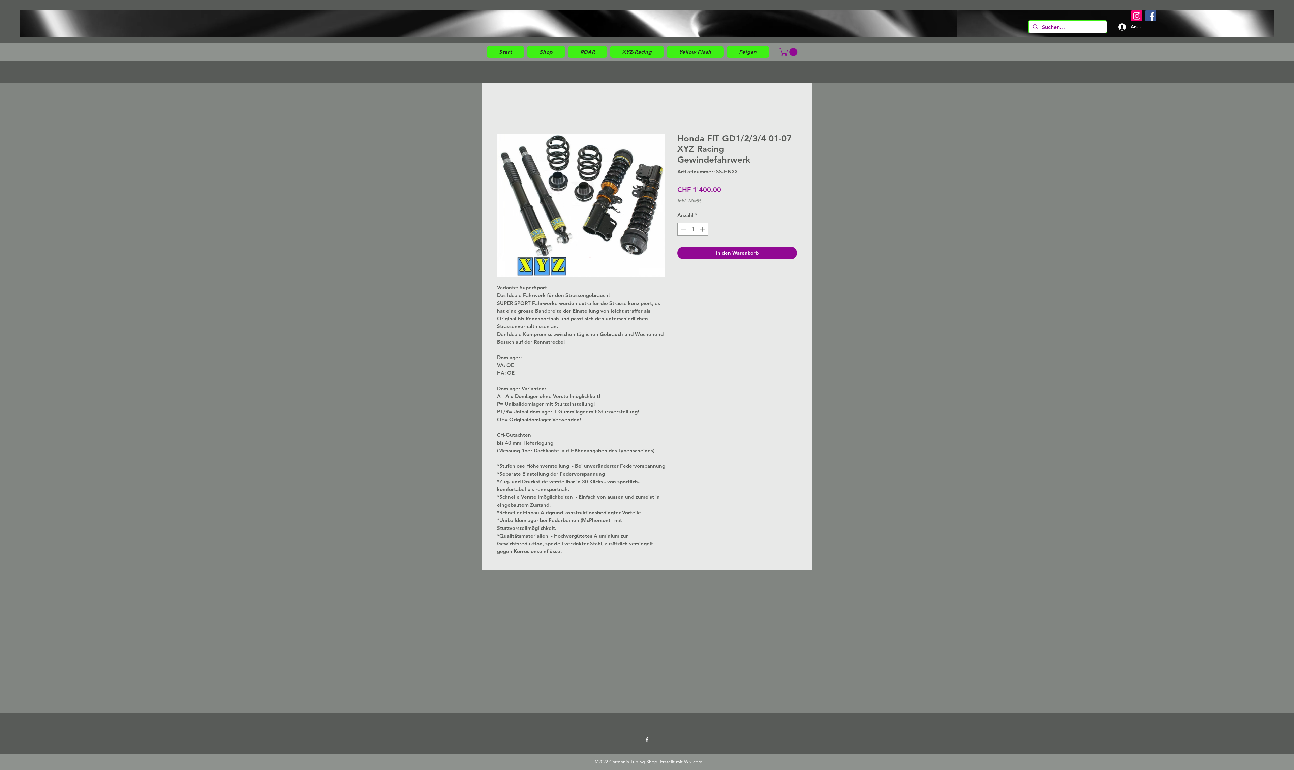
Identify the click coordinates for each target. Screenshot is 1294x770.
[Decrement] (682, 229)
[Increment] (703, 229)
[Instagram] (1136, 15)
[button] (546, 52)
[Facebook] (1150, 15)
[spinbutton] (693, 229)
